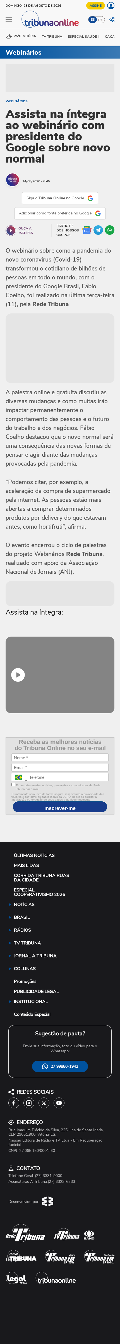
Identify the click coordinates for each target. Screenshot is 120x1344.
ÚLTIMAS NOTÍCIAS (34, 855)
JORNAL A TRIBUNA (35, 956)
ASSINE (96, 5)
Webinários (17, 101)
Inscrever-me (60, 808)
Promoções (25, 981)
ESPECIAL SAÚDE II (83, 36)
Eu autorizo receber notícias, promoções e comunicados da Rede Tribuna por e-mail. (57, 787)
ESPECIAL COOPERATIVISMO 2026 (39, 892)
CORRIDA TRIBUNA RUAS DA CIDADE (41, 877)
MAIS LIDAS (26, 865)
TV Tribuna (52, 36)
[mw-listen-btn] (11, 230)
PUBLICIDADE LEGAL (36, 991)
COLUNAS (25, 969)
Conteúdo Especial (32, 1014)
